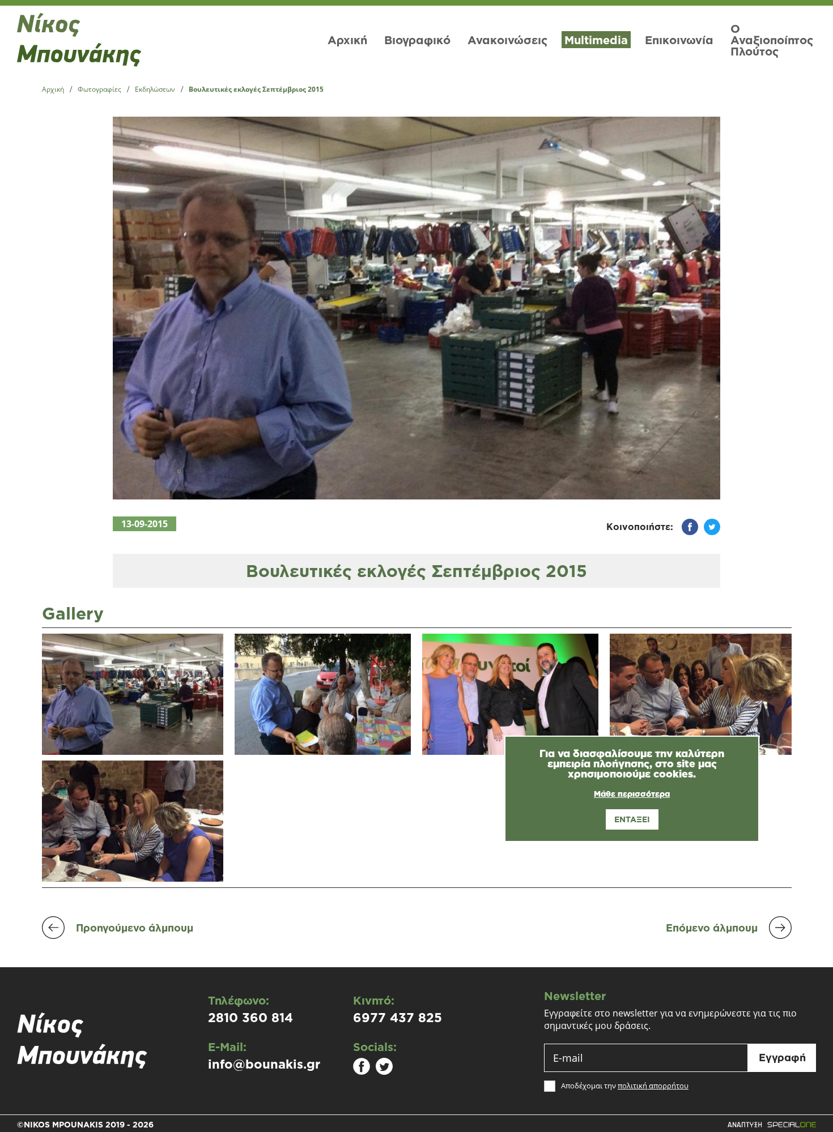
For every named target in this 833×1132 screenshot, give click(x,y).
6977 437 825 (397, 1017)
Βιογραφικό (417, 39)
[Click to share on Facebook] (685, 527)
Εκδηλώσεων (155, 89)
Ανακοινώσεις (507, 39)
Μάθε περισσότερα (632, 794)
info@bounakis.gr (264, 1064)
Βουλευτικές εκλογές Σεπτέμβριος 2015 (256, 89)
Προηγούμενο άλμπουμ (134, 927)
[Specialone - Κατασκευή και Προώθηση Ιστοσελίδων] (771, 1124)
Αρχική (347, 39)
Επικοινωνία (679, 39)
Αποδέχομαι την (624, 1086)
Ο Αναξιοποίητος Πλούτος (771, 39)
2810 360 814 (250, 1017)
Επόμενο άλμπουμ (712, 927)
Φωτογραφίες (99, 89)
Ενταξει (632, 819)
